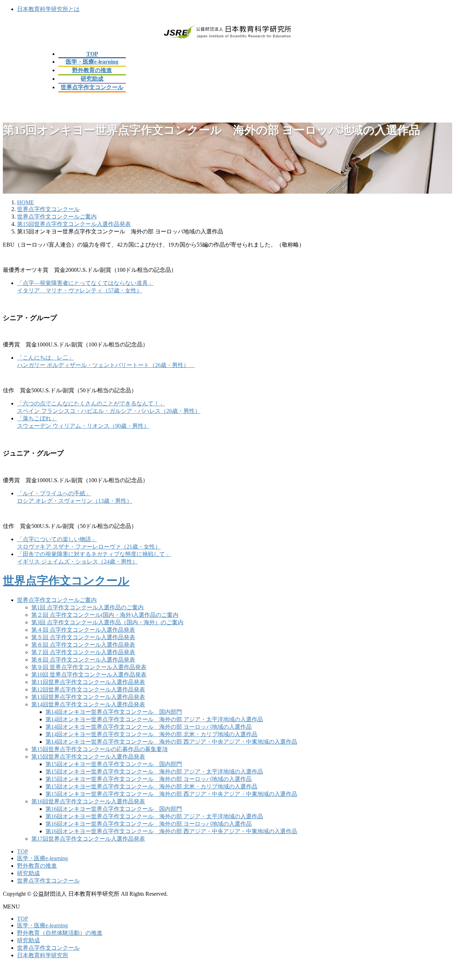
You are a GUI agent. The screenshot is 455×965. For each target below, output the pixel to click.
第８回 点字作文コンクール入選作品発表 (83, 660)
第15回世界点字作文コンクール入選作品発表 (88, 757)
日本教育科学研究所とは (48, 9)
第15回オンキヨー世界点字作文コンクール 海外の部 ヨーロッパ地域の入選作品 (149, 779)
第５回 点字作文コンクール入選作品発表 (83, 637)
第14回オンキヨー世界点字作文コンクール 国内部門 (114, 712)
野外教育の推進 (37, 866)
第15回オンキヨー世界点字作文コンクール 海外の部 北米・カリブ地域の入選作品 (151, 786)
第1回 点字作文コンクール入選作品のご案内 (87, 607)
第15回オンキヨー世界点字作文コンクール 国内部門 (114, 764)
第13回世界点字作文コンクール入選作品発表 (88, 697)
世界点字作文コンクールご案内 (57, 600)
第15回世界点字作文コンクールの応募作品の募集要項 (99, 749)
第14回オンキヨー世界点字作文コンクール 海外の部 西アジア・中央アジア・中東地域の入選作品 (171, 742)
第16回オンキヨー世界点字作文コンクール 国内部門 (114, 809)
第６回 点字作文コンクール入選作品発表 (83, 645)
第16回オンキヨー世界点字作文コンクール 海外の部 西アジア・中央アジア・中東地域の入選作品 (171, 831)
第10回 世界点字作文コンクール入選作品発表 (88, 675)
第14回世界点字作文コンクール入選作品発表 (88, 704)
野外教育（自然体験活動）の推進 (59, 933)
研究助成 (28, 873)
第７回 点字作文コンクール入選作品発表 (83, 652)
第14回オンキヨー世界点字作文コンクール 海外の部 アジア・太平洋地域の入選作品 (154, 719)
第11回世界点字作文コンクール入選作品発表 (88, 682)
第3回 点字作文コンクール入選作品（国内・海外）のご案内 (107, 622)
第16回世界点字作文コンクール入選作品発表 (88, 801)
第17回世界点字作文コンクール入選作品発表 (88, 839)
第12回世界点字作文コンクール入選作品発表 (88, 689)
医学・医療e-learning (42, 858)
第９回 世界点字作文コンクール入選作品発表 (88, 667)
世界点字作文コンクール (66, 580)
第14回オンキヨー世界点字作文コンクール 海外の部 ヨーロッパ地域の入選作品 (149, 727)
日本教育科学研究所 (42, 955)
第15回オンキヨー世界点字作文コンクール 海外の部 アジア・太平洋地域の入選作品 (154, 772)
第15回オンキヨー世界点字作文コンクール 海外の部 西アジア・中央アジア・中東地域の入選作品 (171, 794)
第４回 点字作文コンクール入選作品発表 (83, 630)
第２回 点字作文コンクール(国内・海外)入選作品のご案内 (104, 615)
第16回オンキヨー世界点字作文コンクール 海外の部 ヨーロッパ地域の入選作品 (149, 824)
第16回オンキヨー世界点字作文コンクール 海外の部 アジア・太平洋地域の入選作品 (154, 816)
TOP (22, 851)
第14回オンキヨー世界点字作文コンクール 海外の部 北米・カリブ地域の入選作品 (151, 734)
